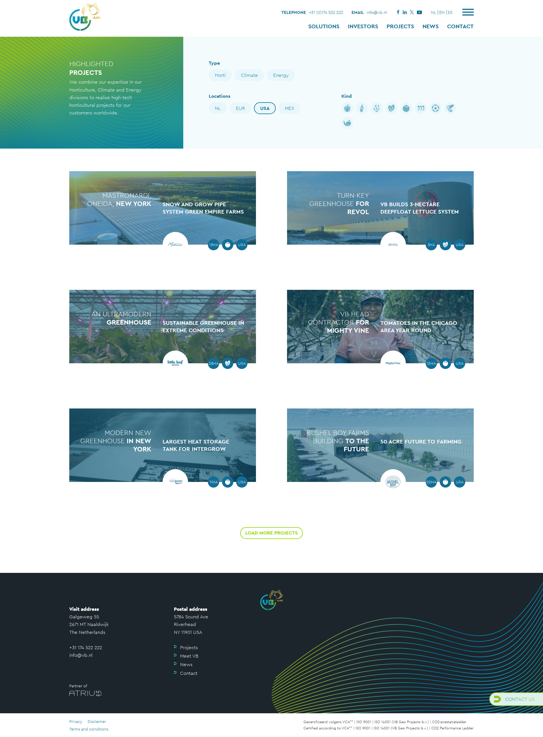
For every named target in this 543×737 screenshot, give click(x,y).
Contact (460, 26)
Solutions (323, 26)
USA (265, 108)
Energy (281, 75)
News (431, 26)
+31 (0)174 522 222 (326, 12)
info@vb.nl (377, 12)
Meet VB (189, 656)
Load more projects (271, 533)
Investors (363, 26)
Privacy (75, 721)
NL (218, 108)
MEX (289, 108)
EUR (240, 108)
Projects (400, 26)
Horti (220, 75)
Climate (249, 75)
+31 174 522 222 (85, 647)
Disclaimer (97, 721)
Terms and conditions (88, 729)
